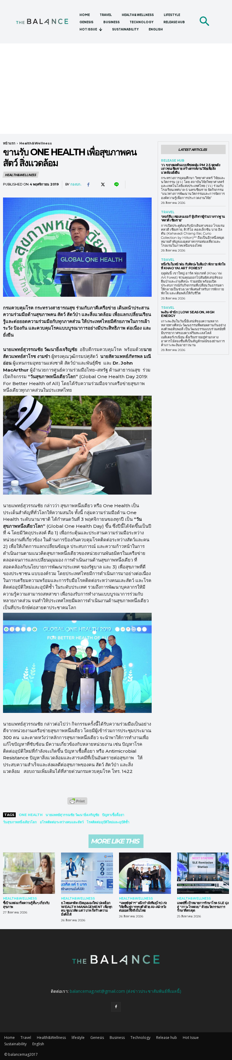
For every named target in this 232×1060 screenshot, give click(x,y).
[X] (102, 185)
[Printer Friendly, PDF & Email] (77, 804)
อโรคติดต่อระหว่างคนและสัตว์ (62, 822)
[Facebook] (88, 185)
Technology (140, 1037)
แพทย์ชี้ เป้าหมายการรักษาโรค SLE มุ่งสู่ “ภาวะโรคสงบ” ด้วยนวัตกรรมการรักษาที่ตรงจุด (202, 907)
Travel (167, 212)
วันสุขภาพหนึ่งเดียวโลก (20, 822)
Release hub (172, 161)
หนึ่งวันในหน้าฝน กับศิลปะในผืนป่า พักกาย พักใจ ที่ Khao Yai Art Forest (193, 266)
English (38, 1043)
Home (9, 1037)
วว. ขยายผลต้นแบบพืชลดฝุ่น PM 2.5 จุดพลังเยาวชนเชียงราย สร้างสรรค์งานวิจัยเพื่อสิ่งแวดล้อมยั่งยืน (190, 169)
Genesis (97, 1037)
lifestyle (78, 1037)
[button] (204, 21)
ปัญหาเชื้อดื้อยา (113, 815)
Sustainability (15, 1043)
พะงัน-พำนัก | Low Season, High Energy (187, 314)
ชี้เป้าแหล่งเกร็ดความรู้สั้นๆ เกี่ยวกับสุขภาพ (26, 905)
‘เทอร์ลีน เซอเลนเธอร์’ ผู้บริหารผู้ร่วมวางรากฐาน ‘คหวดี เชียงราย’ (193, 218)
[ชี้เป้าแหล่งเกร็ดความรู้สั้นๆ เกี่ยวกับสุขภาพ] (29, 873)
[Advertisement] (116, 88)
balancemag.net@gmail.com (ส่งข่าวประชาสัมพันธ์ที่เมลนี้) (125, 991)
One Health (31, 815)
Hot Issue (191, 1037)
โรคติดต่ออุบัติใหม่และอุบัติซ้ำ (108, 822)
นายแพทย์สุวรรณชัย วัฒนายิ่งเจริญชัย (72, 815)
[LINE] (116, 185)
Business (117, 1037)
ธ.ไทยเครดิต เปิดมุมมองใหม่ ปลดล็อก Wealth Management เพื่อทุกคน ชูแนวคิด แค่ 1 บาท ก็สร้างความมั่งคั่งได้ (86, 908)
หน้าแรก (9, 143)
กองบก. (75, 184)
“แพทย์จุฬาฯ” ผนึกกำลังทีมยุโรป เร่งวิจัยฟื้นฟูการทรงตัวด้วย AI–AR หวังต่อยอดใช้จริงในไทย (143, 907)
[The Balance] (45, 21)
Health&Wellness (35, 143)
